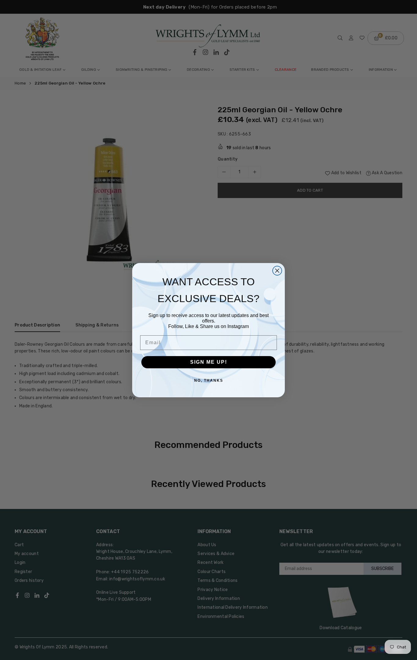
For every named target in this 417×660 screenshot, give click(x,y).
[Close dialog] (277, 270)
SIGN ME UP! (208, 362)
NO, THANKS (208, 380)
